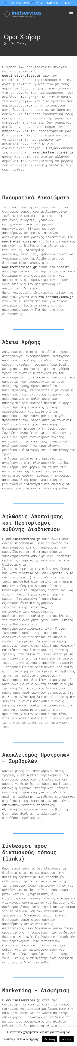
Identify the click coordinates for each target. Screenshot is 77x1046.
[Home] (5, 43)
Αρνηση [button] (66, 1039)
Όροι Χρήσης (18, 43)
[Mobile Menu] (71, 14)
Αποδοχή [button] (49, 1039)
